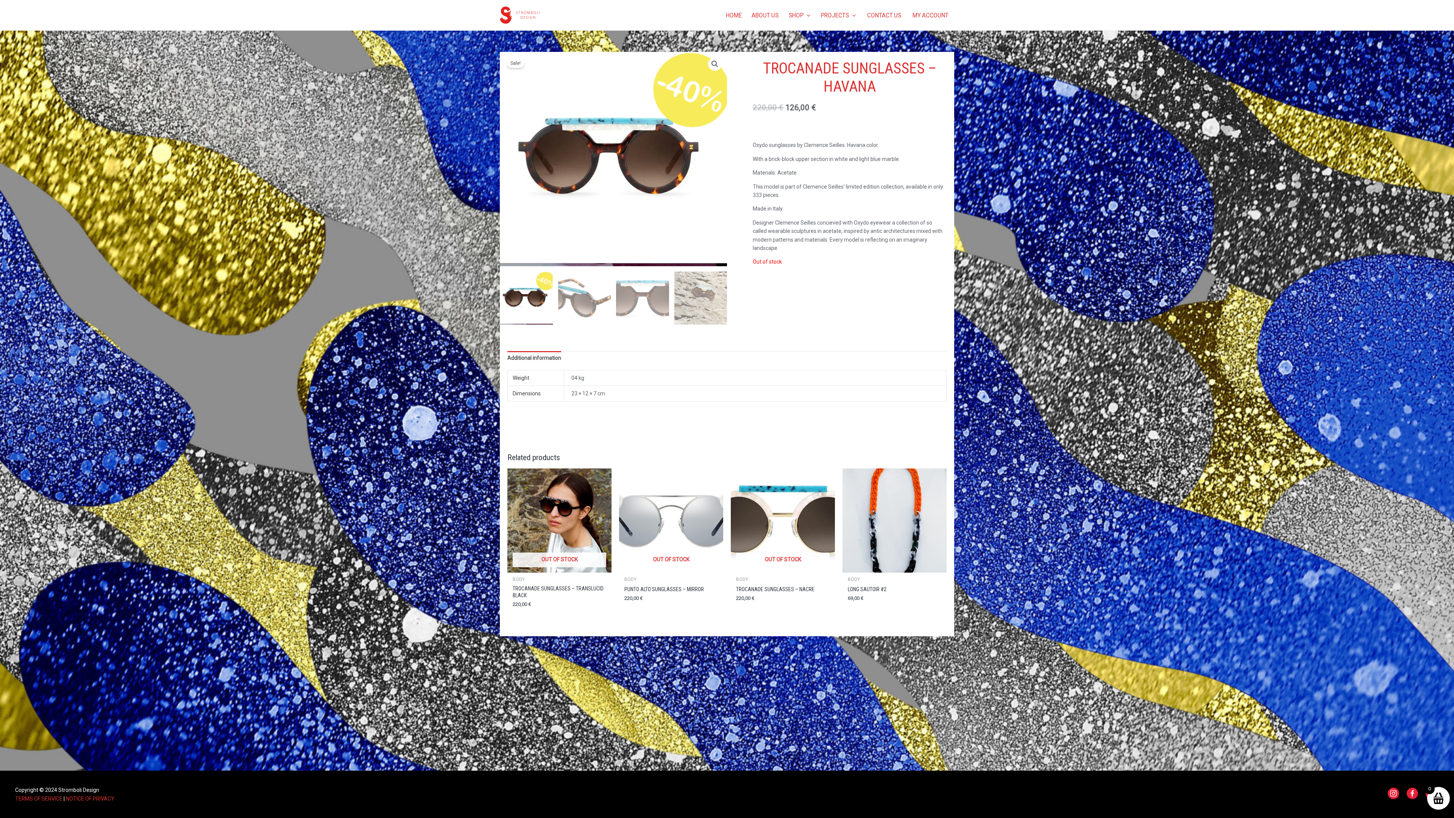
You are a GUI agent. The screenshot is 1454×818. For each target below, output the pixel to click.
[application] (806, 15)
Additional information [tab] (534, 358)
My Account (931, 15)
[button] (715, 64)
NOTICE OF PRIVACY (90, 799)
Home (733, 15)
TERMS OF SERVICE (38, 799)
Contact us (884, 15)
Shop (796, 15)
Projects (835, 15)
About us (765, 15)
